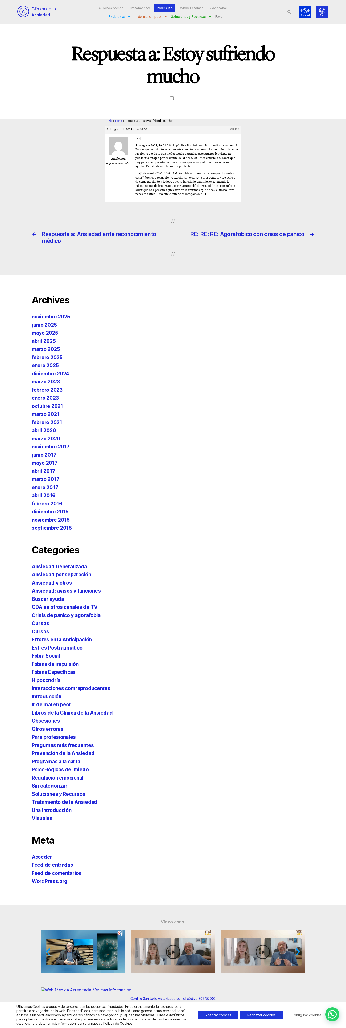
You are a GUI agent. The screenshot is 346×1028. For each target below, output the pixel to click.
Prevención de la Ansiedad (63, 753)
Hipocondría (46, 680)
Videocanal (218, 8)
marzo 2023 (46, 382)
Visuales (42, 818)
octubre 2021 (47, 406)
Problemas (117, 17)
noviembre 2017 (51, 447)
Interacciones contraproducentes (71, 688)
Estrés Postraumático (57, 648)
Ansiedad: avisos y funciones (66, 591)
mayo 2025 (45, 333)
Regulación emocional (58, 778)
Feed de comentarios (57, 873)
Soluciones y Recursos (188, 17)
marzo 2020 (46, 439)
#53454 (234, 129)
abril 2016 (43, 495)
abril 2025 (44, 341)
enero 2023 (45, 398)
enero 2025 (45, 365)
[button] (289, 12)
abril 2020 (44, 430)
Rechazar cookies (261, 1015)
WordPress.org (50, 881)
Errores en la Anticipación (62, 639)
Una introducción (52, 810)
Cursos (40, 623)
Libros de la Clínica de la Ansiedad (72, 713)
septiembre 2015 (52, 528)
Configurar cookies (307, 1015)
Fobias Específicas (54, 672)
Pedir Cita (164, 8)
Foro (218, 17)
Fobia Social (46, 656)
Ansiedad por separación (61, 574)
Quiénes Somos (111, 8)
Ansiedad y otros (52, 583)
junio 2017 (44, 455)
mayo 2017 (45, 463)
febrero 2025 (47, 357)
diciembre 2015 (50, 512)
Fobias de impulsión (55, 664)
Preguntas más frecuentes (63, 745)
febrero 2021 (47, 422)
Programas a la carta (56, 761)
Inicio (109, 121)
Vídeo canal (173, 922)
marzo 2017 (45, 479)
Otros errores (48, 729)
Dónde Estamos (190, 8)
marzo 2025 (46, 349)
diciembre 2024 (50, 374)
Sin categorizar (50, 786)
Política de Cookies (118, 1023)
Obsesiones (46, 721)
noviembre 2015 (51, 520)
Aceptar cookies (218, 1015)
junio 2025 (44, 325)
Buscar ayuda (48, 599)
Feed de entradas (52, 865)
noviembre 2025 (51, 317)
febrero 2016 (47, 504)
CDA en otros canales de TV (65, 607)
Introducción (46, 696)
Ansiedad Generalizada (59, 566)
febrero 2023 (47, 390)
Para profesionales (54, 737)
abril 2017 (43, 471)
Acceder (42, 857)
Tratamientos (140, 8)
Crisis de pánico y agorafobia (66, 615)
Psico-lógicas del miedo (60, 769)
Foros (118, 121)
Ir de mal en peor (148, 17)
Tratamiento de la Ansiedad (64, 802)
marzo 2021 (45, 414)
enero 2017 (45, 487)
